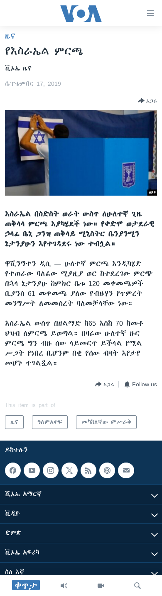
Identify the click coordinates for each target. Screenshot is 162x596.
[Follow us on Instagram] (51, 470)
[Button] (147, 101)
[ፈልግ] (137, 585)
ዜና (10, 36)
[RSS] (88, 470)
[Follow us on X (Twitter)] (69, 470)
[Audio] (64, 585)
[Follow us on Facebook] (13, 470)
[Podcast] (107, 470)
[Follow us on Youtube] (31, 470)
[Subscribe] (126, 470)
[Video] (100, 585)
